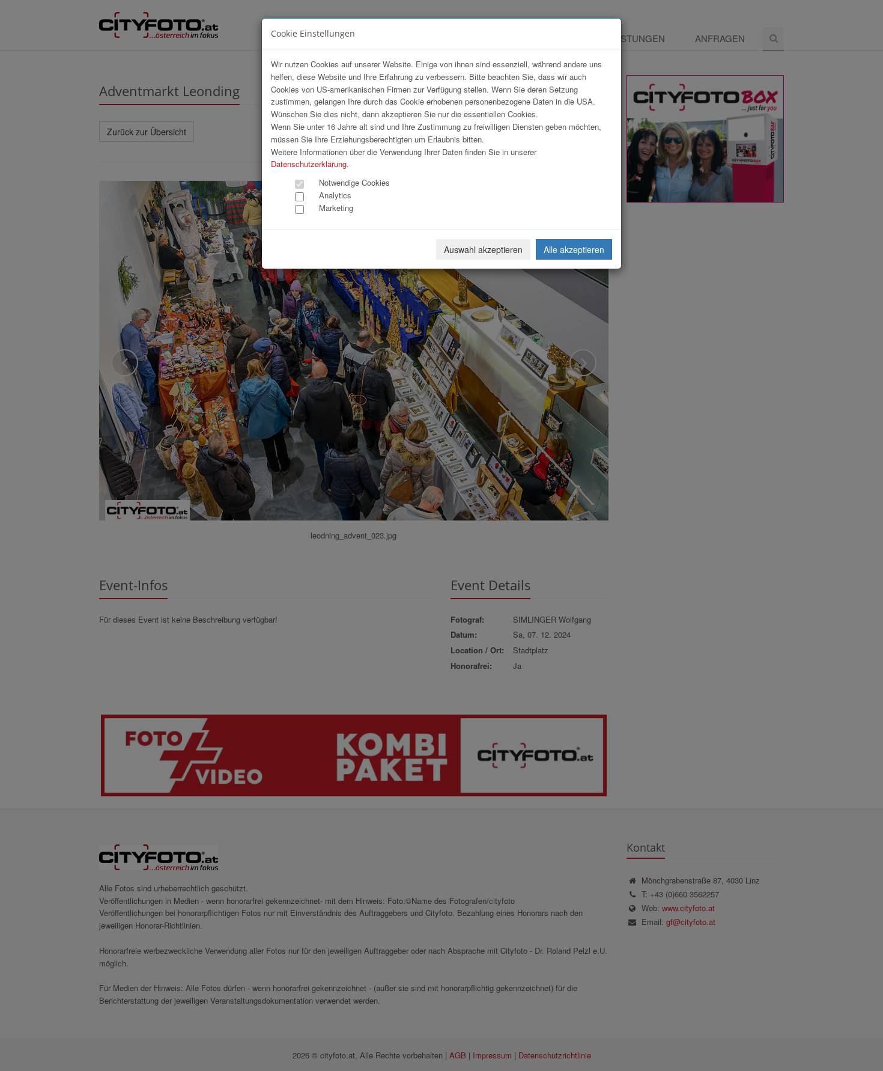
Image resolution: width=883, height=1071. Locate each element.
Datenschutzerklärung (309, 163)
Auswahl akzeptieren (483, 249)
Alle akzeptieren (574, 249)
